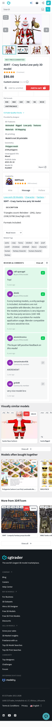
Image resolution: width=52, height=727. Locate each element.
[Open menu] (3, 3)
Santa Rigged (45, 441)
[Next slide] (46, 30)
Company (6, 572)
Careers (5, 582)
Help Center (7, 586)
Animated (9, 125)
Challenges (7, 664)
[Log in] (42, 3)
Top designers (8, 659)
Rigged (19, 125)
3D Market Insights (10, 635)
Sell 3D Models (8, 626)
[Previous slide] (5, 30)
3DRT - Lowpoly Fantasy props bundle (16, 535)
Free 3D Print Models (11, 616)
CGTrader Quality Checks (13, 113)
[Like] (10, 94)
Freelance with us (9, 640)
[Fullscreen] (6, 17)
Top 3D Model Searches (12, 645)
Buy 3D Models (8, 592)
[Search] (48, 9)
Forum (5, 669)
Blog (4, 577)
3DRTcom (19, 179)
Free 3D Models (8, 611)
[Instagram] (15, 715)
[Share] (42, 94)
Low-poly (27, 125)
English (34, 705)
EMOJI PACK (44, 489)
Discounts (6, 620)
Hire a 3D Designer (10, 606)
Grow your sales (9, 630)
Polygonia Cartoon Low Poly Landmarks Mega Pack (21, 489)
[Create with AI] (31, 3)
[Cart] (37, 3)
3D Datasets (7, 601)
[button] (42, 9)
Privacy (25, 705)
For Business (7, 596)
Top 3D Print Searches (11, 650)
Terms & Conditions (10, 705)
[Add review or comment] (47, 263)
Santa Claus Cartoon (9, 441)
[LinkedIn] (4, 715)
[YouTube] (10, 715)
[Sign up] (48, 3)
